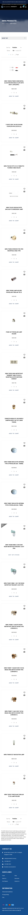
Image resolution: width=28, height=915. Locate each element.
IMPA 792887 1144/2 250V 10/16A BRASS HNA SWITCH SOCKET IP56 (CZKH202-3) (14, 713)
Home (3, 23)
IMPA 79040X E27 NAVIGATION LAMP (14, 754)
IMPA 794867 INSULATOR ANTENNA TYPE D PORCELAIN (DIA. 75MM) (14, 504)
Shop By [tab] (5, 38)
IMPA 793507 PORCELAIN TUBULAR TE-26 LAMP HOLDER (14, 795)
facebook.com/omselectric (10, 867)
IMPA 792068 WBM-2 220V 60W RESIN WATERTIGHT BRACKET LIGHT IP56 (14, 546)
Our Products (5, 881)
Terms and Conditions (7, 891)
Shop (7, 23)
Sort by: (8, 47)
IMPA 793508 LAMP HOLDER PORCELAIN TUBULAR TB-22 (14, 291)
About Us (4, 878)
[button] (24, 62)
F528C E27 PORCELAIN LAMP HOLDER (14, 333)
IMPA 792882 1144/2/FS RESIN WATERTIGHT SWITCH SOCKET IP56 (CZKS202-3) (14, 626)
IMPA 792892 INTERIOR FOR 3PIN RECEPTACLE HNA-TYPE (14, 250)
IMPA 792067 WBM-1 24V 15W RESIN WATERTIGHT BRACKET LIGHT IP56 (14, 584)
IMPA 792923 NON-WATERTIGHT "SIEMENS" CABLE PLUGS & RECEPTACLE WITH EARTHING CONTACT (14, 376)
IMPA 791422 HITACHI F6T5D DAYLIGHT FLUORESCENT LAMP (14, 208)
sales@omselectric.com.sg (10, 858)
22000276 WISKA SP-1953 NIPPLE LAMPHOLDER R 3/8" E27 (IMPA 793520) (14, 420)
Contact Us (17, 881)
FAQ (3, 897)
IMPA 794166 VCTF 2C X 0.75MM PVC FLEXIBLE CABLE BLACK (14, 167)
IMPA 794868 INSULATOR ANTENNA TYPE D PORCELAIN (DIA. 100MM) (14, 462)
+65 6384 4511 (7, 861)
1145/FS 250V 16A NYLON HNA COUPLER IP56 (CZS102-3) (14, 125)
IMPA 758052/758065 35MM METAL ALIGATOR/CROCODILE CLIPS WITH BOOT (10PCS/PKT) (14, 82)
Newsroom (17, 878)
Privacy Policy (5, 894)
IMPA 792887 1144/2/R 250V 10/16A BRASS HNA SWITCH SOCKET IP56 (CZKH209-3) (14, 669)
